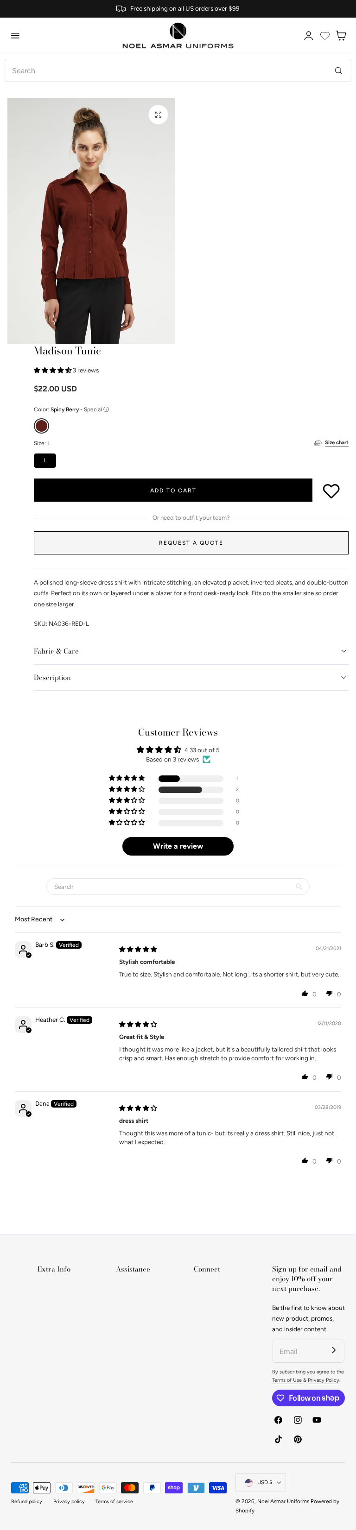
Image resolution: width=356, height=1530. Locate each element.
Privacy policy (69, 1502)
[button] (15, 35)
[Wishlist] (325, 35)
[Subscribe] (334, 1350)
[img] (138, 949)
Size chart (337, 442)
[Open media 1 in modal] (158, 115)
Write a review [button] (178, 846)
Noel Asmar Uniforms (283, 1501)
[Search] (339, 70)
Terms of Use (287, 1380)
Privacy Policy (323, 1380)
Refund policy (26, 1502)
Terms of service (114, 1502)
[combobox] (178, 70)
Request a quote (191, 542)
